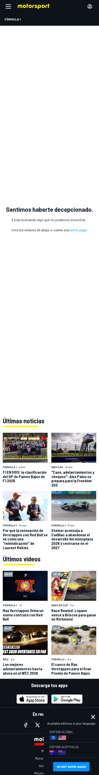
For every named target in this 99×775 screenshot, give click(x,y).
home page (78, 230)
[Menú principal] (8, 6)
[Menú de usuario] (89, 6)
